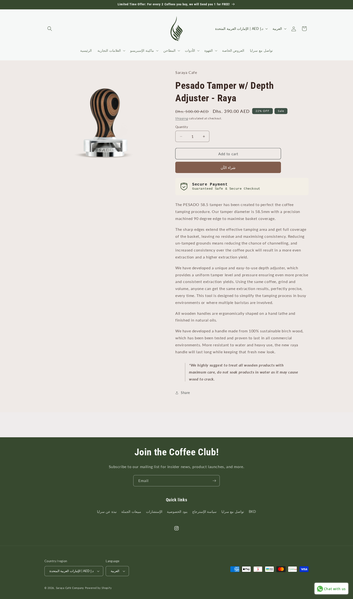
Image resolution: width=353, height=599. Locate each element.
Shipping (181, 118)
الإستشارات (154, 511)
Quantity (181, 127)
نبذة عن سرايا (107, 511)
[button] (49, 28)
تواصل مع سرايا (232, 511)
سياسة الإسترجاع (204, 511)
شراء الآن (228, 167)
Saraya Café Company (70, 587)
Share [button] (185, 393)
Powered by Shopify (98, 587)
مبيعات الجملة (131, 511)
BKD (252, 511)
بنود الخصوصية (177, 511)
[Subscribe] (214, 480)
